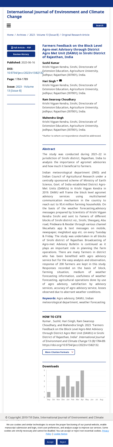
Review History (21, 54)
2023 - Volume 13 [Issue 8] (44, 34)
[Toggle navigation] (9, 25)
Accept (50, 442)
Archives (21, 34)
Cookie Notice (60, 433)
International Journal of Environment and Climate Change (55, 14)
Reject (63, 442)
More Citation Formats (57, 352)
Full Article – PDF (22, 47)
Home (10, 34)
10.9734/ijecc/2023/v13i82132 (25, 72)
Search (99, 25)
